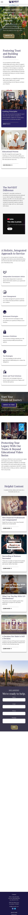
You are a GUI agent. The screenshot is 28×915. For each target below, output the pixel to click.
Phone (14, 711)
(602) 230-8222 (15, 896)
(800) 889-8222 (16, 898)
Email (14, 704)
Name (14, 697)
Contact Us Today (9, 404)
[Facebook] (13, 909)
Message (14, 717)
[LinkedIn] (15, 909)
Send (14, 727)
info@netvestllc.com (14, 906)
